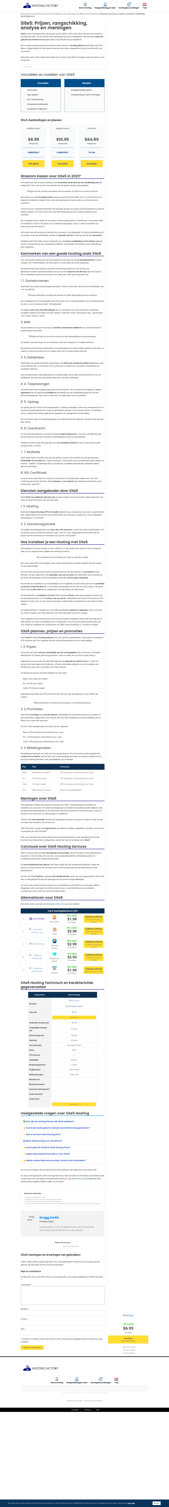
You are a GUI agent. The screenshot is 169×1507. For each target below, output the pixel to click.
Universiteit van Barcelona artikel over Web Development (44, 1201)
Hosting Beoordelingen (129, 8)
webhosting (59, 904)
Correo (24, 1319)
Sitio (23, 1329)
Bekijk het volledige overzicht (74, 1006)
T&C (98, 1410)
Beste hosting (85, 8)
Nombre (25, 1309)
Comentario (26, 1284)
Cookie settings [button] (143, 1503)
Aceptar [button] (156, 1503)
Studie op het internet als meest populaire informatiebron (44, 1199)
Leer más (131, 1503)
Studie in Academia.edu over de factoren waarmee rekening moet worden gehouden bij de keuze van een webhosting (63, 1203)
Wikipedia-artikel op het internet (36, 1197)
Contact (75, 1410)
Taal (145, 8)
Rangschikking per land (105, 8)
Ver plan (34, 163)
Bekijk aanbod (74, 1017)
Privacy (87, 1410)
